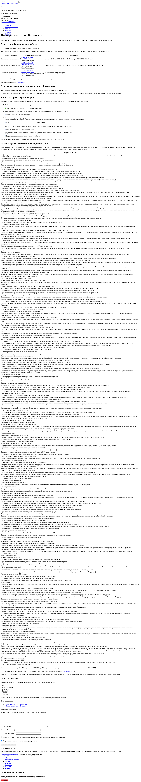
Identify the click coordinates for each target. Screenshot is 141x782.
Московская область (11, 27)
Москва (7, 28)
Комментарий (6, 726)
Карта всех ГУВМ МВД (10, 3)
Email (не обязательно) (8, 733)
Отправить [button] (4, 780)
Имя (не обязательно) (8, 730)
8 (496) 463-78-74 (27, 70)
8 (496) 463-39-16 (27, 57)
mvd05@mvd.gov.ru (27, 59)
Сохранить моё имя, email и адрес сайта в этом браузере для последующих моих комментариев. (34, 737)
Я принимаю (20, 741)
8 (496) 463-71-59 (27, 63)
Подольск (8, 30)
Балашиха (8, 32)
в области (21, 82)
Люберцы (8, 768)
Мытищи (8, 766)
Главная (8, 25)
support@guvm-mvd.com (10, 754)
